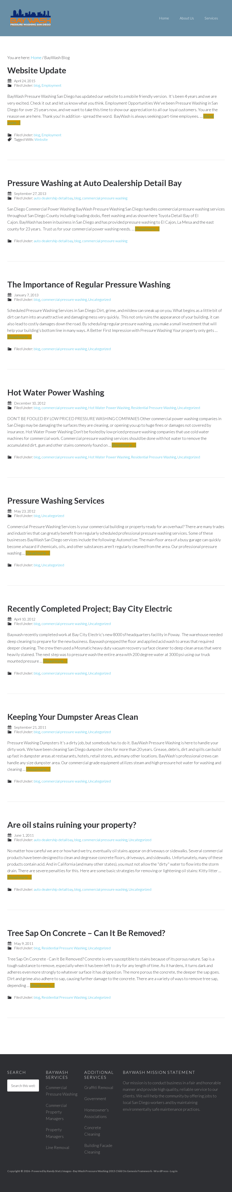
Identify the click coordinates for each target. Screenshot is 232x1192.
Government (95, 1098)
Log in (173, 1171)
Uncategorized (99, 299)
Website (41, 139)
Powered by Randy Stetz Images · (52, 1171)
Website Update (36, 70)
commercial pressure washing (104, 198)
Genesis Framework (139, 1171)
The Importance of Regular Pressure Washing (88, 284)
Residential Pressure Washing (153, 407)
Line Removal (57, 1147)
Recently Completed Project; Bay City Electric (89, 608)
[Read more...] (147, 228)
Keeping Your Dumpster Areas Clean (72, 717)
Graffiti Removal (98, 1087)
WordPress (161, 1171)
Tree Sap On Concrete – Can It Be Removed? (86, 933)
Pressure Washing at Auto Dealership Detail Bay (94, 183)
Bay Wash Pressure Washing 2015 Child (97, 1171)
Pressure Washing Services (55, 500)
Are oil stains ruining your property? (71, 825)
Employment (51, 85)
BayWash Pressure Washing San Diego (50, 18)
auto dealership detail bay (53, 198)
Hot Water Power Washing (55, 392)
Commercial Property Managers (56, 1112)
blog (37, 85)
